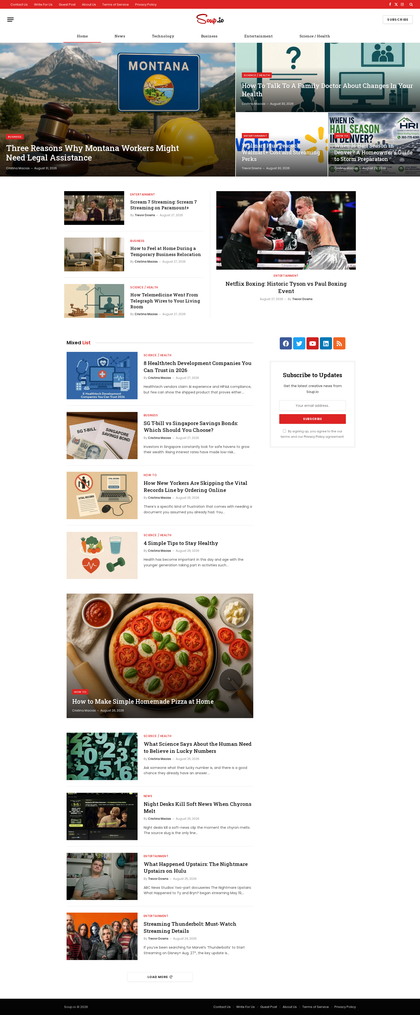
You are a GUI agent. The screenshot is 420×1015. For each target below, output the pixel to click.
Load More (158, 977)
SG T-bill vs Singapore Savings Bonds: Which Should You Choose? (191, 427)
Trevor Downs (252, 168)
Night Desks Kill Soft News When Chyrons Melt (197, 807)
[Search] (411, 4)
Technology (163, 36)
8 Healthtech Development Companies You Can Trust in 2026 (197, 367)
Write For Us (43, 4)
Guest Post (67, 4)
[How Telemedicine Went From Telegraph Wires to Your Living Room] (94, 301)
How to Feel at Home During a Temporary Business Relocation (165, 251)
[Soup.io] (210, 19)
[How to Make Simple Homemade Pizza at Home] (160, 656)
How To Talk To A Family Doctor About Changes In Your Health (327, 90)
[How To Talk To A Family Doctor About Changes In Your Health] (328, 77)
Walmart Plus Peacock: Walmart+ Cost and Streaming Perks (281, 152)
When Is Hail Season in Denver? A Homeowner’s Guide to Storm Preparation (373, 152)
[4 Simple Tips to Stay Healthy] (102, 555)
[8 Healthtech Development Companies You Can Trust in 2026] (102, 375)
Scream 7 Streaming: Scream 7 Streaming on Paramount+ (163, 205)
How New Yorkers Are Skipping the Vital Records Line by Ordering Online (195, 486)
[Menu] (10, 19)
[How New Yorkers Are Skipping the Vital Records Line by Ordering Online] (102, 495)
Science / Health (314, 36)
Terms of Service (115, 4)
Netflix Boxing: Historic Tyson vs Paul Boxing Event (286, 287)
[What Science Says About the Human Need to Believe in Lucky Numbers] (102, 756)
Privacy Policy (146, 4)
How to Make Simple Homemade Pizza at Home (143, 701)
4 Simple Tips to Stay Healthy (181, 543)
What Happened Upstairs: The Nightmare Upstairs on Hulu (196, 867)
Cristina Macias (18, 168)
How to (342, 136)
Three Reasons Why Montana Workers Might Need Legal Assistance (92, 152)
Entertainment (258, 36)
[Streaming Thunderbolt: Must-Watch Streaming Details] (102, 936)
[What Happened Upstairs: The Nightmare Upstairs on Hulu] (102, 876)
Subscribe (397, 19)
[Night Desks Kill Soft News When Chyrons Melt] (102, 816)
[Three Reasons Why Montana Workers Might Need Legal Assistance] (117, 110)
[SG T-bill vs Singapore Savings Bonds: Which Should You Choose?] (102, 435)
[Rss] (339, 343)
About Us (89, 4)
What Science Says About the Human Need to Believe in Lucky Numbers (198, 747)
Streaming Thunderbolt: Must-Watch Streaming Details (190, 927)
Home (82, 36)
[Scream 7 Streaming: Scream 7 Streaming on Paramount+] (94, 208)
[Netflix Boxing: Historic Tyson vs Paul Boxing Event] (286, 230)
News (119, 36)
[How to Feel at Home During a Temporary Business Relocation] (94, 254)
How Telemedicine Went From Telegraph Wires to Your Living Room (165, 301)
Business (209, 36)
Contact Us (19, 4)
